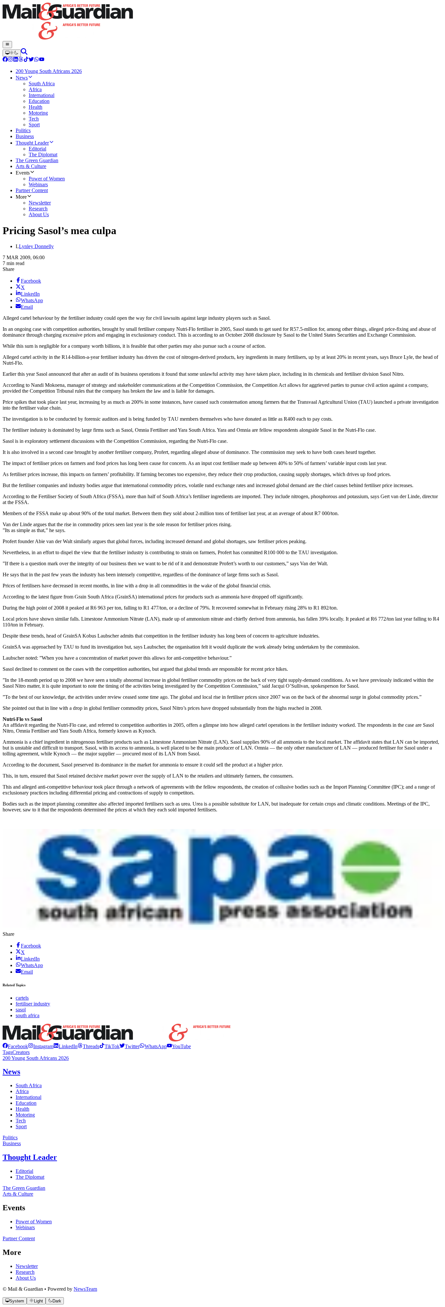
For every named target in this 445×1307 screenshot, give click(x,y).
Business (12, 1143)
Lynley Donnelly (36, 246)
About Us (26, 1278)
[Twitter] (31, 60)
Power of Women (34, 1221)
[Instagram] (10, 60)
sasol (21, 1009)
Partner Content (19, 1238)
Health (22, 1109)
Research (25, 1272)
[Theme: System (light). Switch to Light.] (12, 53)
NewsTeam (85, 1289)
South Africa (29, 1085)
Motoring (25, 1114)
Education (26, 1103)
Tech (21, 1120)
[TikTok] (26, 60)
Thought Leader (30, 1157)
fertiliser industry (33, 1003)
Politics (10, 1137)
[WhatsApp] (36, 60)
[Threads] (20, 60)
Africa (22, 1091)
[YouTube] (41, 60)
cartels (22, 998)
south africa (27, 1015)
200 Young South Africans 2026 (36, 1058)
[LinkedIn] (15, 60)
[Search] (24, 53)
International (28, 1097)
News (11, 1071)
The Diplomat (30, 1177)
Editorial (24, 1171)
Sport (21, 1126)
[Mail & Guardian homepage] (222, 22)
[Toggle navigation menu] (7, 44)
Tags (7, 1052)
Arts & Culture (18, 1194)
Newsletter (27, 1266)
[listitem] (15, 1046)
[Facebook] (5, 60)
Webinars (25, 1227)
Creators (21, 1052)
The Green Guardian (24, 1188)
